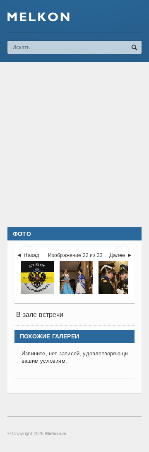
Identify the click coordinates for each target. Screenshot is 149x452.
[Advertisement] (74, 144)
